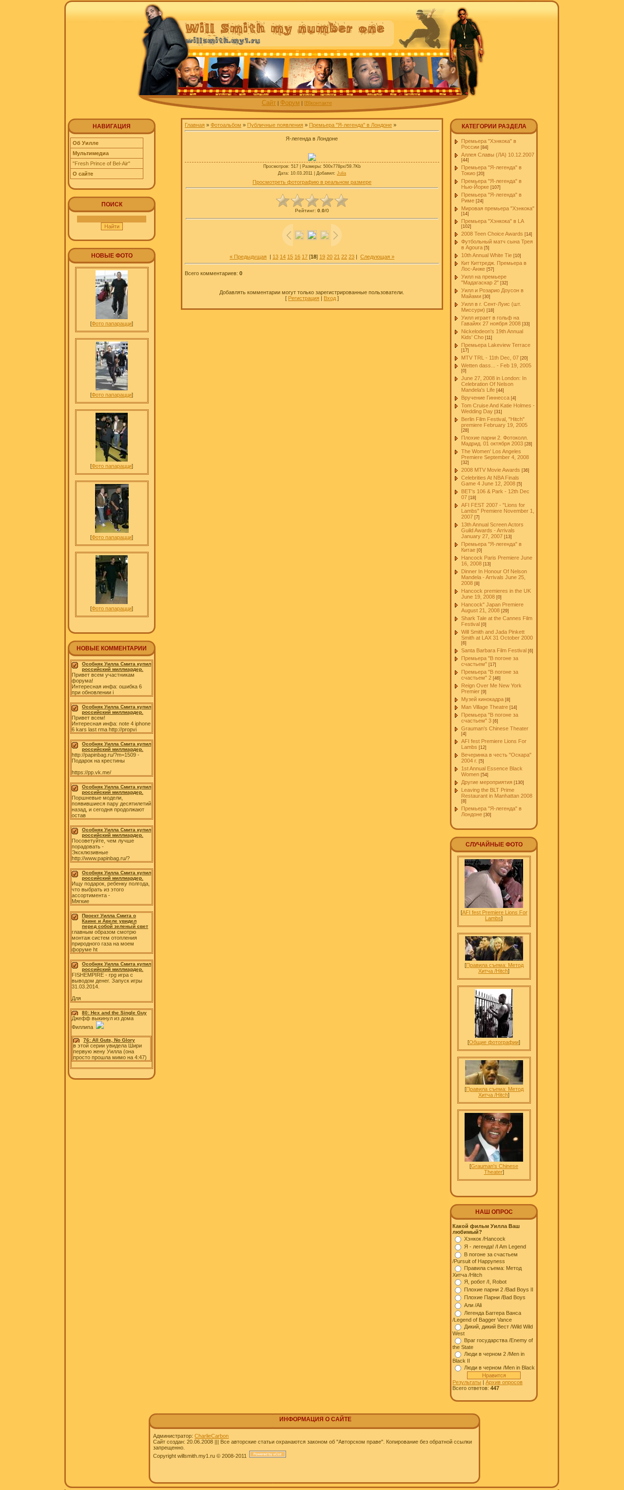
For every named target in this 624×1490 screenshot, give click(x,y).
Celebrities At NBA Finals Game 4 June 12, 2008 (490, 480)
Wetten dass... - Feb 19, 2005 (496, 365)
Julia (341, 173)
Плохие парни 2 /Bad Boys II (498, 1289)
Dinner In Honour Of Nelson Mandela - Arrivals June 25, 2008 (494, 577)
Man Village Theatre (484, 707)
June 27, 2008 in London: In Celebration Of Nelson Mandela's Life (493, 384)
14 (283, 257)
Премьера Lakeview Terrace (495, 345)
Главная (195, 125)
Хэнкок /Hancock (485, 1239)
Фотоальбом (226, 125)
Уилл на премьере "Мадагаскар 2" (484, 279)
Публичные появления (275, 125)
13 (275, 257)
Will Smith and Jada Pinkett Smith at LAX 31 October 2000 (497, 635)
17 (305, 257)
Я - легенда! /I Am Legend (495, 1246)
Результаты (466, 1382)
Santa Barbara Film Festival (493, 650)
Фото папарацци (112, 323)
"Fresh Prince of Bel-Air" (101, 163)
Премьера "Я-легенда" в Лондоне (350, 125)
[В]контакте (318, 103)
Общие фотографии (494, 1042)
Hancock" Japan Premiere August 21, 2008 (492, 607)
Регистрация (303, 298)
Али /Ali (473, 1305)
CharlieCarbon (212, 1436)
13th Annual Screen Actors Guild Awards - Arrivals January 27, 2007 (492, 530)
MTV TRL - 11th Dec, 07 (490, 358)
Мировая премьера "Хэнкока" (497, 208)
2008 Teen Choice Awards (492, 234)
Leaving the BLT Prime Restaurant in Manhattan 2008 (496, 793)
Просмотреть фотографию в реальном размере (312, 182)
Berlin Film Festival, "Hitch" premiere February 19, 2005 (494, 422)
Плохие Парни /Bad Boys (495, 1297)
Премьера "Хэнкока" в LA (492, 221)
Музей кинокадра (482, 699)
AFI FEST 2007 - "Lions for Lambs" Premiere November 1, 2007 (497, 511)
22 (344, 257)
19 (322, 257)
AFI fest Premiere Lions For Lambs (494, 915)
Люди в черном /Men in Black (499, 1367)
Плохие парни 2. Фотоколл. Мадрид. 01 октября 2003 (494, 440)
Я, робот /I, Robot (485, 1282)
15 (290, 257)
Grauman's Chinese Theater (494, 728)
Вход (330, 298)
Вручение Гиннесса (485, 398)
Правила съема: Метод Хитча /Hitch (495, 968)
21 (337, 257)
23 (351, 257)
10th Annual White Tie (486, 255)
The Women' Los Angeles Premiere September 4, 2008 (495, 454)
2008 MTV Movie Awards (490, 470)
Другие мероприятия (486, 782)
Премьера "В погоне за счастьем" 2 (489, 675)
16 (297, 257)
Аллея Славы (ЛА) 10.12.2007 (497, 155)
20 (329, 257)
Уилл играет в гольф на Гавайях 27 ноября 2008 (491, 320)
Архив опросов (504, 1382)
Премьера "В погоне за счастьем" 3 (489, 718)
